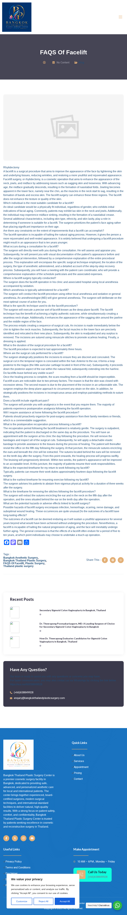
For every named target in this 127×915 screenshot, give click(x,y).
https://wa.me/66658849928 (26, 684)
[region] (43, 891)
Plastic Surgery (34, 563)
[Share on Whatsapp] (121, 560)
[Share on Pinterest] (113, 560)
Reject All (43, 901)
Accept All (65, 901)
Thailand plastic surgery (18, 566)
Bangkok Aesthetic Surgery (20, 557)
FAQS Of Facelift (13, 563)
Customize (21, 901)
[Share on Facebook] (105, 560)
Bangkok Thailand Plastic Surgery (24, 560)
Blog (81, 62)
